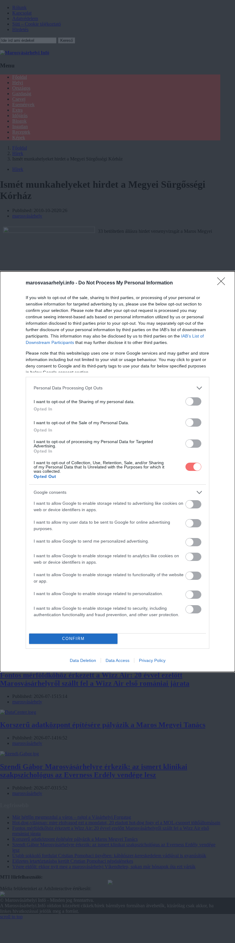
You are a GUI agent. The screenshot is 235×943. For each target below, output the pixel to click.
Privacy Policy (152, 660)
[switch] (193, 401)
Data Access (117, 660)
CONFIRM (73, 638)
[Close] (223, 283)
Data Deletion (83, 660)
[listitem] (117, 388)
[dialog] (117, 471)
